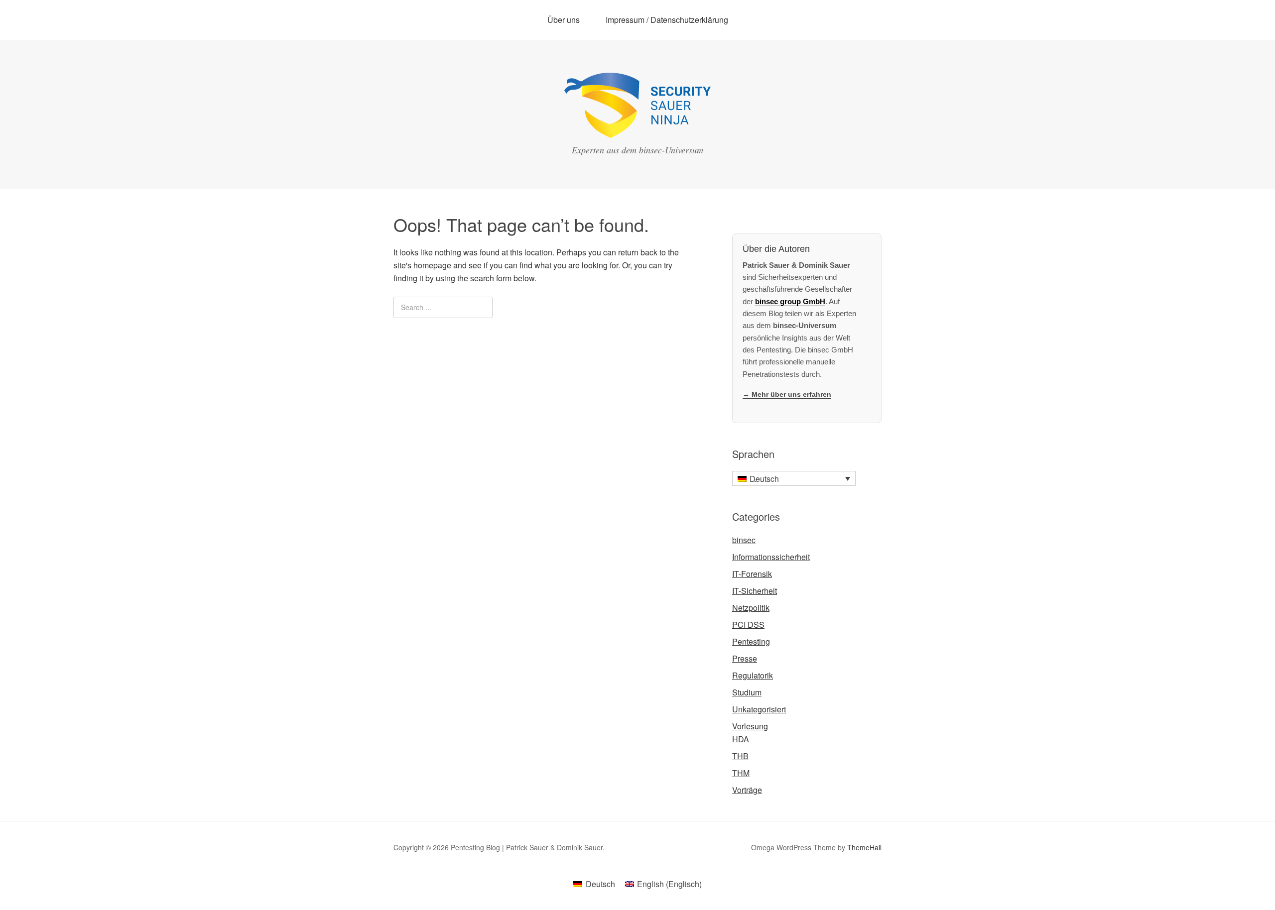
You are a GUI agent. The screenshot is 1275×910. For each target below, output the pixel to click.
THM (741, 773)
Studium (747, 692)
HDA (740, 739)
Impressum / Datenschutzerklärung (667, 19)
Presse (744, 658)
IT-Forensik (752, 573)
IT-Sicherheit (754, 590)
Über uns (563, 19)
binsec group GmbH (790, 301)
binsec (744, 540)
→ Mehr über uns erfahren (787, 394)
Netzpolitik (750, 607)
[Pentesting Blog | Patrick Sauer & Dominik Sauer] (637, 129)
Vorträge (747, 790)
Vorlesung (750, 726)
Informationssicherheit (771, 557)
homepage (432, 265)
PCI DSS (748, 624)
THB (740, 756)
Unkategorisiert (759, 709)
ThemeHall (864, 847)
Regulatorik (752, 675)
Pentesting (751, 641)
